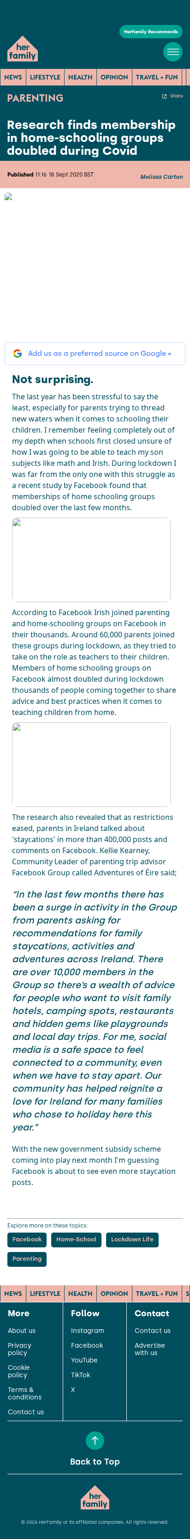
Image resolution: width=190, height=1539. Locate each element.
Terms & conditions (25, 1393)
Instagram (87, 1331)
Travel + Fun (157, 77)
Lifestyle (45, 77)
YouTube (84, 1360)
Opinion (114, 77)
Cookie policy (19, 1371)
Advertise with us (150, 1349)
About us (22, 1331)
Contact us (26, 1412)
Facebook (87, 1346)
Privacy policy (19, 1349)
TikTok (80, 1375)
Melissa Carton (161, 177)
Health (80, 77)
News (13, 77)
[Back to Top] (95, 1440)
